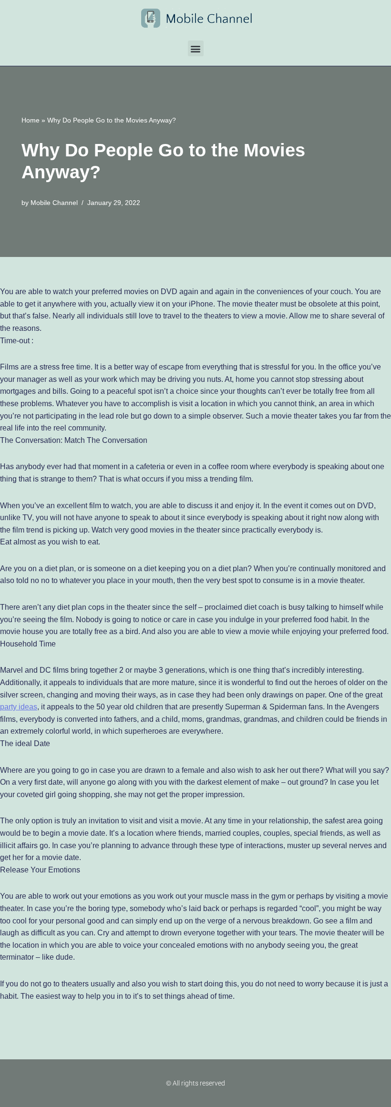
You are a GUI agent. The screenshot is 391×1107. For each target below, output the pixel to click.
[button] (196, 48)
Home (30, 120)
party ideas (18, 707)
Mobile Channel (54, 202)
